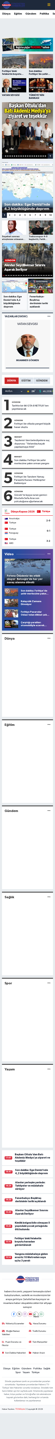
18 (46, 275)
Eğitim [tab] (26, 380)
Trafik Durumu (39, 1331)
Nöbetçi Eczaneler (15, 1323)
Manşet (18, 437)
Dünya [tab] (11, 380)
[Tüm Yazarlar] (49, 316)
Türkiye (35, 1372)
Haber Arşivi (39, 1353)
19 (49, 275)
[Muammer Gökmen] (27, 345)
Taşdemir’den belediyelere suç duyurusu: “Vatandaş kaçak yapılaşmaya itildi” (32, 443)
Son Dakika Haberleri (15, 1353)
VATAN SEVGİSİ (27, 324)
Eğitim (18, 13)
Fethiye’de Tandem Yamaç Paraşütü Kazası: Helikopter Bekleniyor (29, 480)
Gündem (30, 13)
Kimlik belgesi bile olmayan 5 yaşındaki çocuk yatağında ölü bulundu (32, 1226)
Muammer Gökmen (27, 360)
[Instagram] (24, 1314)
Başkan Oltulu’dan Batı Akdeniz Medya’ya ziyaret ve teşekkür (32, 1157)
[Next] (35, 1314)
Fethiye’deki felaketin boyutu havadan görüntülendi (28, 1241)
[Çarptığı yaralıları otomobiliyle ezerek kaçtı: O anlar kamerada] (11, 624)
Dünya (6, 13)
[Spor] (49, 983)
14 (36, 275)
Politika (44, 13)
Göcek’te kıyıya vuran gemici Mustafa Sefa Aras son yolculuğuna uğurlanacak (30, 498)
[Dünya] (49, 638)
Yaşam (10, 1069)
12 (31, 275)
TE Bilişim (20, 1409)
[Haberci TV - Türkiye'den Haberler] (13, 5)
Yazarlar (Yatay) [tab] (16, 316)
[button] (50, 43)
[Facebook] (13, 1314)
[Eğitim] (49, 724)
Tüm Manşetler (39, 1342)
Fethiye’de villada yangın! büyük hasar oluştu (32, 425)
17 (44, 275)
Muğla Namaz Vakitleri (11, 1333)
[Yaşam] (49, 1069)
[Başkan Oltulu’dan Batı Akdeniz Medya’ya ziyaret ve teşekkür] (27, 128)
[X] (19, 1314)
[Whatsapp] (41, 1314)
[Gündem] (49, 811)
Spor (8, 983)
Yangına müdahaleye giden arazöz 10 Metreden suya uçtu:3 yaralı (31, 1257)
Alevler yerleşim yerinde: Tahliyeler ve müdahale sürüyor (30, 1185)
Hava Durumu (39, 1323)
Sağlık (9, 897)
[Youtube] (30, 1314)
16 (41, 275)
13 (34, 275)
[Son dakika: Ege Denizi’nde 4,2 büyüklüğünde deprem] (27, 187)
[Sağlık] (49, 897)
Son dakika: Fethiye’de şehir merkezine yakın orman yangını (31, 462)
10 (50, 215)
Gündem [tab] (42, 380)
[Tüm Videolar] (49, 554)
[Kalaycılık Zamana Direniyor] (11, 602)
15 (39, 275)
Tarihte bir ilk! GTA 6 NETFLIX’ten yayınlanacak (30, 407)
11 (29, 275)
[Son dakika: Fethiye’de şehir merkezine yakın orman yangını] (11, 592)
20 (51, 275)
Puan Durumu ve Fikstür (12, 1343)
